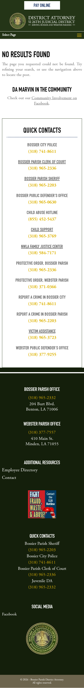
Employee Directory (20, 470)
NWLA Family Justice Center (42, 247)
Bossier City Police (42, 556)
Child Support (42, 230)
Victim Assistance (42, 331)
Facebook (9, 614)
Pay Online (42, 6)
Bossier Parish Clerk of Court (42, 162)
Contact (9, 478)
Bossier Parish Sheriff (42, 179)
